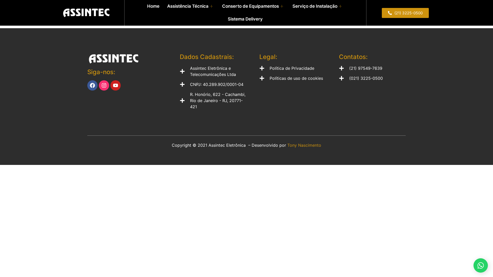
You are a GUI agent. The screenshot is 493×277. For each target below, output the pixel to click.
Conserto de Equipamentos (250, 6)
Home (153, 6)
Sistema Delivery (245, 19)
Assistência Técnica (187, 6)
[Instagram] (104, 85)
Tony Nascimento (304, 145)
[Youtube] (115, 85)
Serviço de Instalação (314, 6)
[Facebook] (92, 85)
